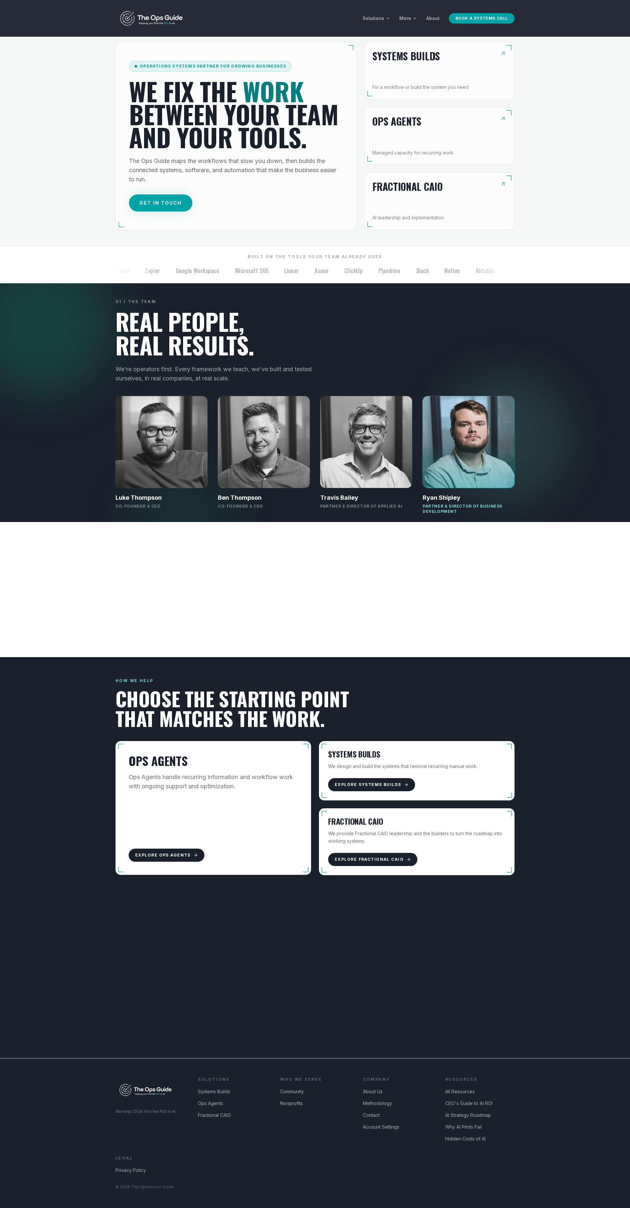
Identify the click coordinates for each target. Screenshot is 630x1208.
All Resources (460, 1091)
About (433, 18)
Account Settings (381, 1127)
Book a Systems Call (481, 18)
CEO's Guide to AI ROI (469, 1103)
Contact (371, 1115)
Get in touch (160, 203)
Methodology (377, 1103)
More (405, 18)
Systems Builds (214, 1091)
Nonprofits (291, 1103)
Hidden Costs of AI (465, 1138)
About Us (373, 1091)
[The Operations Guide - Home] (151, 18)
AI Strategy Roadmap (468, 1115)
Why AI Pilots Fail (463, 1127)
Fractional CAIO (214, 1115)
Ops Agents (210, 1103)
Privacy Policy (131, 1170)
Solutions (373, 18)
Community (292, 1091)
